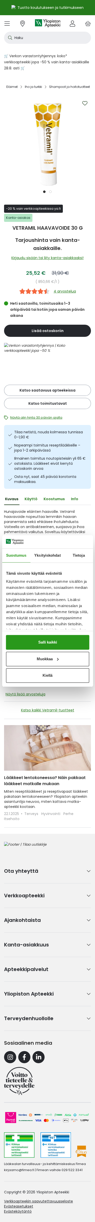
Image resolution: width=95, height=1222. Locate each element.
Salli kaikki (47, 642)
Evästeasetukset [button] (18, 1206)
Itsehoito (12, 818)
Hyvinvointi (51, 813)
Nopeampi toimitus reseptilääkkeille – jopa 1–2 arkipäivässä (47, 448)
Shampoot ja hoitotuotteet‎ (69, 87)
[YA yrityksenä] (19, 1081)
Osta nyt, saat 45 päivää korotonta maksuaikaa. (45, 479)
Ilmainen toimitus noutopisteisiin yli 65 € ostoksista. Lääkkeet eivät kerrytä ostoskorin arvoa (50, 463)
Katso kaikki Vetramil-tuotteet (47, 710)
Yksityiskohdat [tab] (47, 555)
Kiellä (47, 675)
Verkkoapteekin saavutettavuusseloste (38, 1201)
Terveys (31, 813)
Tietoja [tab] (79, 555)
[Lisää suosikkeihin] (85, 103)
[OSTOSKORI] (88, 23)
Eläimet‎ (12, 87)
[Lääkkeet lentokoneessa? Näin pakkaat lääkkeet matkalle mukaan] (47, 748)
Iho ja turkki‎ (33, 87)
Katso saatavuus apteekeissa (47, 390)
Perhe (68, 813)
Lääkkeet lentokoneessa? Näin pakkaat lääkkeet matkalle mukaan (45, 781)
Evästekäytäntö (18, 1211)
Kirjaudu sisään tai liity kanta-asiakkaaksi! (47, 257)
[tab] (12, 499)
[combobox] (47, 38)
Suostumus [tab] (16, 555)
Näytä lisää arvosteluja (25, 694)
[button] (45, 191)
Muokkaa (45, 659)
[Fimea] (19, 1145)
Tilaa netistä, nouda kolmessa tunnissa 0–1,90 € (48, 435)
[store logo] (47, 23)
